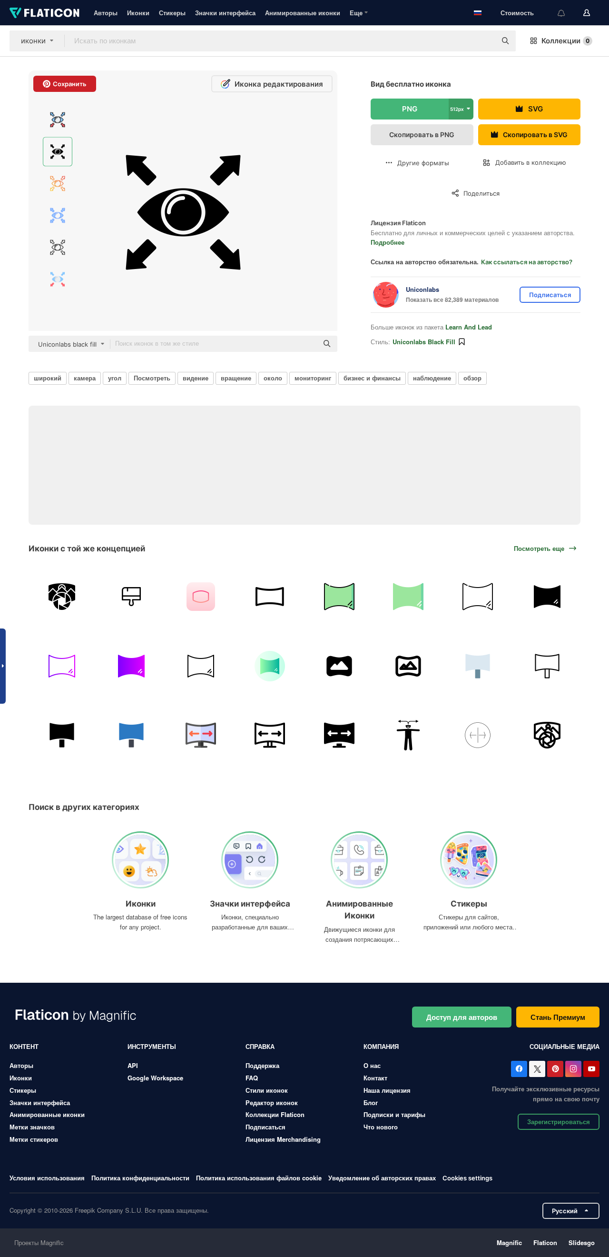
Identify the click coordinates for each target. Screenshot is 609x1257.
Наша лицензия (387, 1090)
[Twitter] (537, 1069)
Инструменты (152, 1046)
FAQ (252, 1077)
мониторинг (313, 377)
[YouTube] (591, 1069)
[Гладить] (131, 597)
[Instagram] (573, 1069)
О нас (372, 1065)
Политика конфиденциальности (140, 1177)
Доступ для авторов (461, 1017)
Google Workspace (155, 1077)
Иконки (138, 12)
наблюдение (432, 377)
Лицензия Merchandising (283, 1139)
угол (114, 377)
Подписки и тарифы (394, 1114)
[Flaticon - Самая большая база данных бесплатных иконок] (44, 13)
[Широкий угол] (478, 735)
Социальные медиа (564, 1046)
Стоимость (517, 12)
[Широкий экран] (270, 597)
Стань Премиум (557, 1017)
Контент (24, 1046)
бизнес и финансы (372, 377)
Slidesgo (582, 1242)
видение (195, 377)
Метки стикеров (34, 1139)
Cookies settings (467, 1178)
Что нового (380, 1126)
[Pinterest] (555, 1069)
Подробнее (387, 242)
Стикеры (172, 12)
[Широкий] (200, 597)
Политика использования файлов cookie (259, 1177)
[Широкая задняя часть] (62, 597)
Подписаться (265, 1126)
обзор (472, 377)
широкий (47, 377)
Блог (370, 1102)
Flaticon (545, 1242)
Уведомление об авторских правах (382, 1177)
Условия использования (47, 1177)
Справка (260, 1046)
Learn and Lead (468, 326)
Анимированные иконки (302, 12)
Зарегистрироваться (558, 1121)
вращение (236, 377)
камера (85, 377)
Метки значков (32, 1126)
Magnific (509, 1242)
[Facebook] (519, 1069)
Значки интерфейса (225, 12)
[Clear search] (484, 40)
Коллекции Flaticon (275, 1114)
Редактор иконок (272, 1102)
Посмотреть (152, 377)
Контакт (375, 1077)
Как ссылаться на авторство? (526, 262)
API (133, 1065)
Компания (381, 1046)
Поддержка (262, 1065)
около (273, 377)
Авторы (106, 12)
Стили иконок (267, 1090)
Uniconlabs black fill (424, 341)
